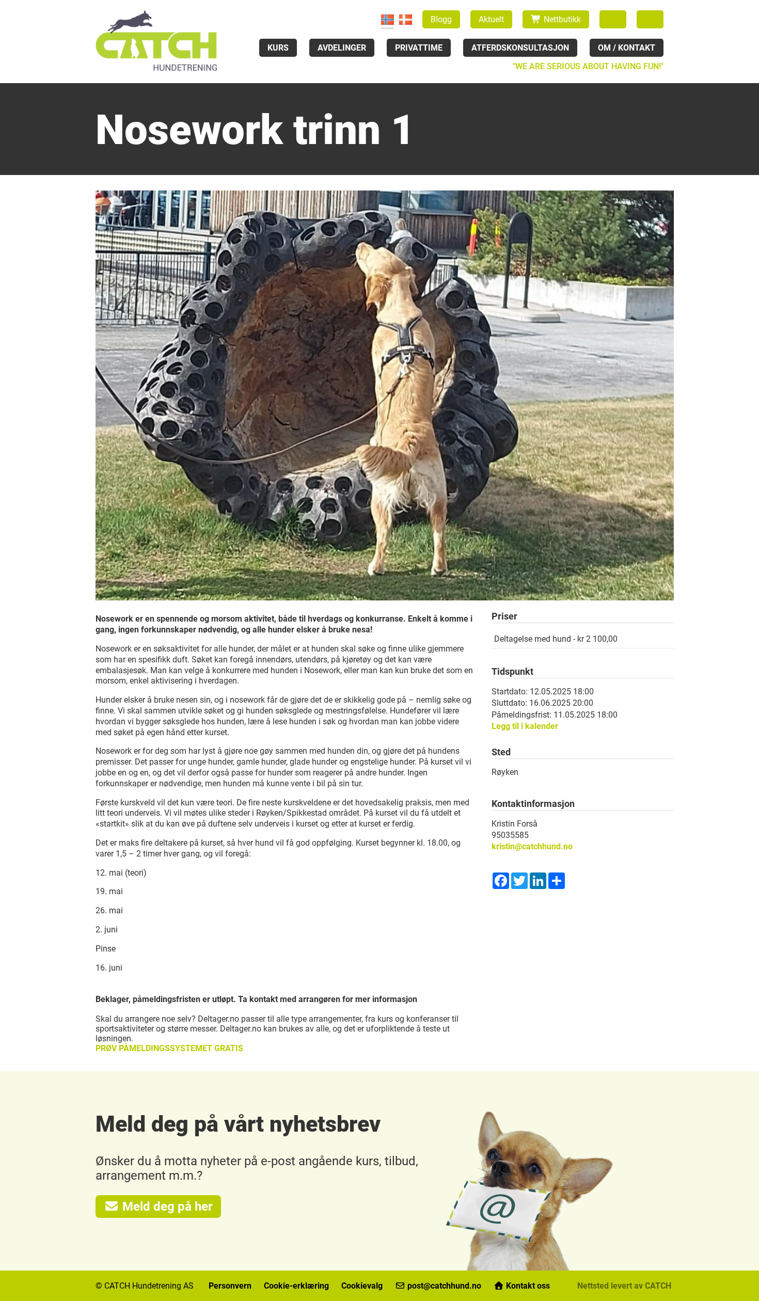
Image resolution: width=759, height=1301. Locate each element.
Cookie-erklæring (296, 1286)
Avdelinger (342, 48)
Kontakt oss (527, 1286)
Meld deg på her (166, 1206)
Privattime (418, 48)
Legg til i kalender (525, 726)
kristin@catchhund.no (532, 846)
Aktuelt (491, 19)
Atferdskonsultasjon (520, 48)
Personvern (230, 1286)
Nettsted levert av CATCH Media (637, 1286)
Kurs (278, 48)
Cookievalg (362, 1286)
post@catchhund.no (444, 1286)
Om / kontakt (626, 48)
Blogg (441, 19)
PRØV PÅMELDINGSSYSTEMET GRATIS (169, 1048)
